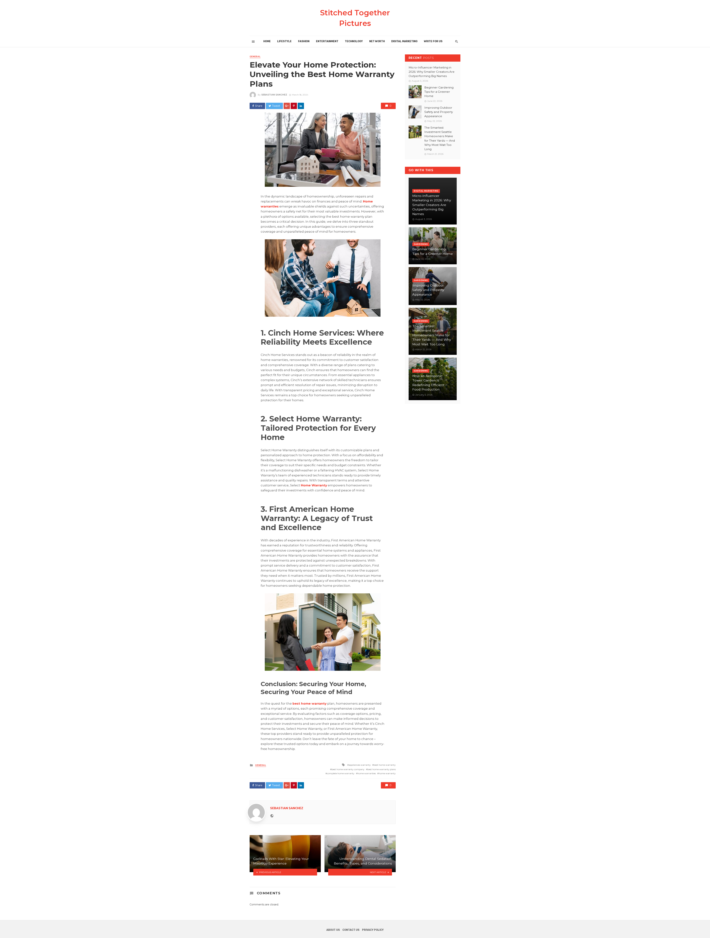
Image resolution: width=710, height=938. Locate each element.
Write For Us (433, 41)
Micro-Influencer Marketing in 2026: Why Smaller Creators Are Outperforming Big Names (431, 72)
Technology (354, 41)
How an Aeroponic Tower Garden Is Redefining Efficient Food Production (428, 382)
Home (267, 41)
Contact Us (350, 930)
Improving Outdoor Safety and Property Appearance (438, 112)
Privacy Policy (373, 930)
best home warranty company (348, 769)
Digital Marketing (404, 41)
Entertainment (327, 41)
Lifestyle (284, 41)
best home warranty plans (381, 769)
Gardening (421, 244)
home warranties (366, 773)
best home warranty (385, 764)
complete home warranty (340, 773)
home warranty (387, 773)
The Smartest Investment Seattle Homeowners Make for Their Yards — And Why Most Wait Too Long (439, 138)
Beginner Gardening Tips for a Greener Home (439, 92)
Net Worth (377, 41)
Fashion (304, 41)
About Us (333, 930)
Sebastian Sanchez (274, 94)
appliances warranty (360, 764)
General (255, 56)
